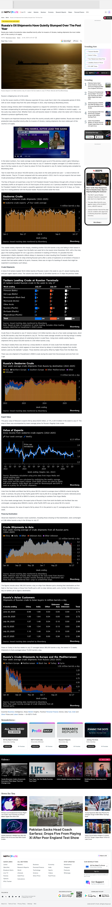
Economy (51, 12)
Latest (29, 12)
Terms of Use (12, 903)
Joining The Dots (92, 740)
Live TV (23, 12)
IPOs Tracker (7, 881)
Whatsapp (67, 873)
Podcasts (67, 870)
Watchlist (6, 867)
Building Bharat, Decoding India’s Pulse (96, 780)
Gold (73, 712)
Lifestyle (20, 873)
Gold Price (21, 876)
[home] (11, 11)
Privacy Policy (22, 903)
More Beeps (97, 222)
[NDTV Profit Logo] (10, 855)
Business (43, 12)
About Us (4, 903)
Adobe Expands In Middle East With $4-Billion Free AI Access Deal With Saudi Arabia (13, 837)
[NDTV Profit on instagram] (9, 896)
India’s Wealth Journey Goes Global (68, 779)
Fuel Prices (51, 876)
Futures (5, 876)
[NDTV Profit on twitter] (6, 896)
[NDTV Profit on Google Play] (90, 895)
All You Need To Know (10, 740)
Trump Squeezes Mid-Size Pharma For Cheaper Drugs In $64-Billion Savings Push (97, 814)
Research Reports (61, 12)
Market (30, 712)
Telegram (67, 867)
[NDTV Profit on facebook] (2, 896)
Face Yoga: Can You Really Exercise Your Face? (41, 780)
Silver (3, 714)
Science (35, 873)
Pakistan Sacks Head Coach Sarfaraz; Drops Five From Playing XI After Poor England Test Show (55, 834)
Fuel (69, 712)
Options (5, 878)
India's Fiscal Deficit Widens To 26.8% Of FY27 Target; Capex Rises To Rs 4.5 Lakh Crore (97, 837)
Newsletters (68, 864)
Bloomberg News (11, 37)
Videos (50, 873)
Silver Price (36, 876)
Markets (36, 12)
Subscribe (8, 746)
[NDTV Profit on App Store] (104, 895)
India (49, 867)
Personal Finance (79, 12)
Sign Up (96, 871)
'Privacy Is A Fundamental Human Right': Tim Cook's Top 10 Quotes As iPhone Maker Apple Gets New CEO (14, 814)
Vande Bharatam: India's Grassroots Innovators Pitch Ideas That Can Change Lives (13, 781)
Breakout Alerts (8, 870)
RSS (35, 903)
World (18, 37)
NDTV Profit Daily (37, 740)
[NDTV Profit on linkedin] (12, 896)
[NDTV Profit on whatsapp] (19, 896)
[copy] (81, 41)
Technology (36, 870)
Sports (50, 870)
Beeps (70, 12)
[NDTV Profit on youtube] (16, 896)
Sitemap (29, 903)
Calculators (21, 879)
